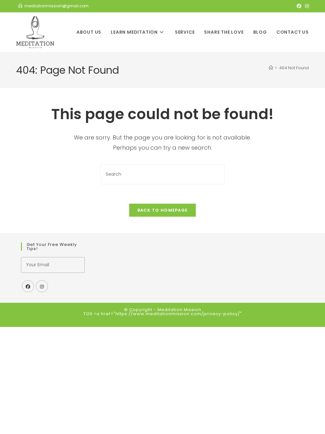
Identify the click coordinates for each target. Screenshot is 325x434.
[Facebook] (28, 286)
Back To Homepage (162, 210)
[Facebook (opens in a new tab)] (299, 6)
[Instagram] (42, 286)
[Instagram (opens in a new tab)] (306, 6)
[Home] (271, 68)
